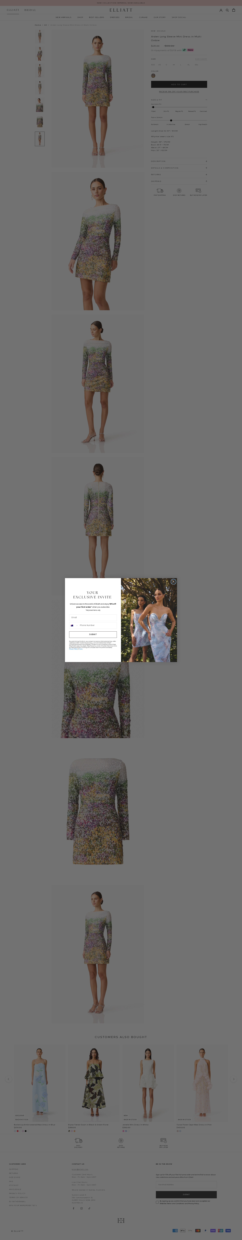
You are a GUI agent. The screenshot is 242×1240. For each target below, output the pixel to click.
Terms (80, 649)
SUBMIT (93, 634)
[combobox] (74, 625)
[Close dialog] (173, 581)
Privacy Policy (73, 649)
